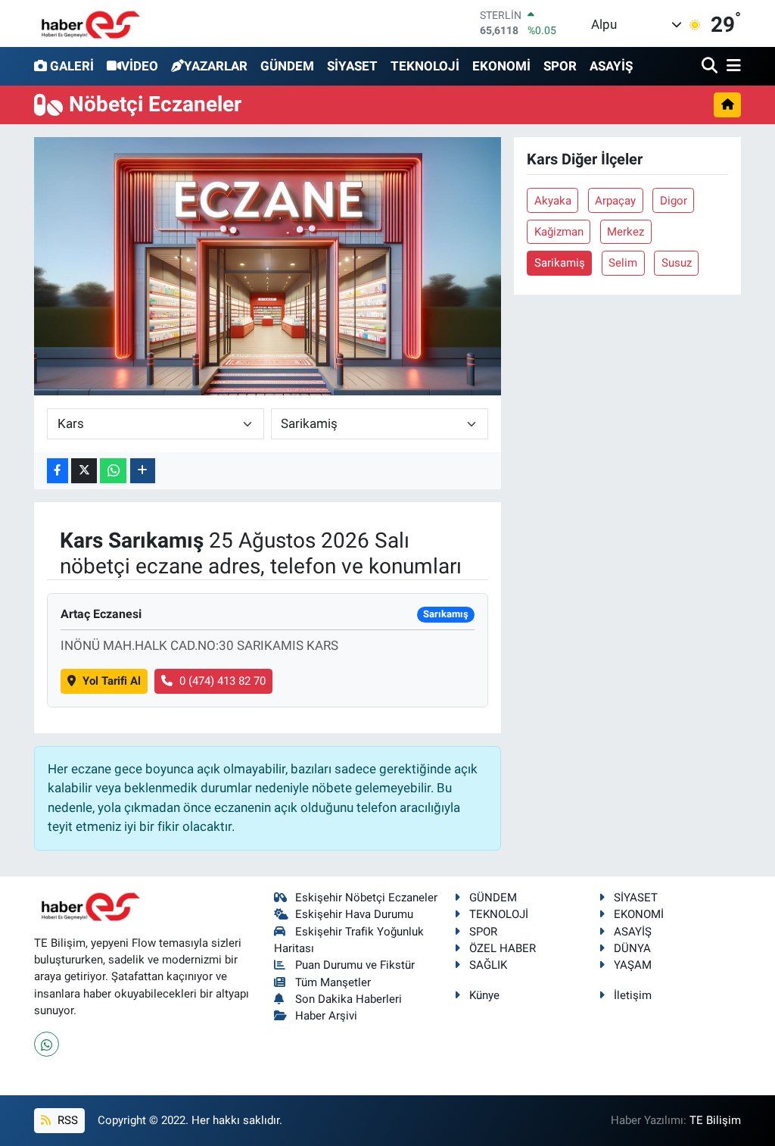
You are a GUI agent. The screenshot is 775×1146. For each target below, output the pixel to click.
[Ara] (711, 66)
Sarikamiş (559, 263)
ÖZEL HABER (502, 948)
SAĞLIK (488, 965)
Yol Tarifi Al (111, 681)
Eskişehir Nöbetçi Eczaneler (366, 897)
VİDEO (139, 65)
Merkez (625, 232)
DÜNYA (632, 948)
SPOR (560, 65)
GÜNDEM (287, 65)
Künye (484, 995)
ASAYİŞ (611, 65)
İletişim (633, 995)
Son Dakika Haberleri (348, 999)
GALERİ (72, 65)
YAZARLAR (215, 65)
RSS (66, 1120)
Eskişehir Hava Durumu (354, 914)
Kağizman (559, 232)
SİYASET (352, 65)
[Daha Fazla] (142, 470)
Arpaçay (615, 201)
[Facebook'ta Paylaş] (57, 470)
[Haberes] (91, 23)
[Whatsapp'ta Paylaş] (113, 470)
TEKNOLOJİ (425, 65)
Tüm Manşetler (333, 982)
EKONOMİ (501, 65)
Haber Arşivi (326, 1016)
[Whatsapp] (46, 1044)
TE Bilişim (715, 1120)
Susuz (676, 263)
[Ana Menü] (731, 66)
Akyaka (552, 201)
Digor (673, 201)
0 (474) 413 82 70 (222, 681)
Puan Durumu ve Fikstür (355, 965)
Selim (622, 263)
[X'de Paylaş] (84, 470)
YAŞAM (633, 965)
